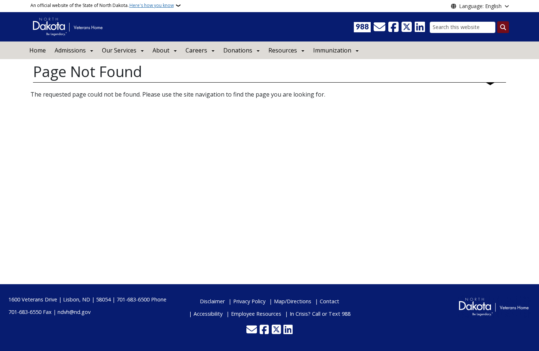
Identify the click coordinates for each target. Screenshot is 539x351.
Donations (237, 50)
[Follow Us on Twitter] (407, 27)
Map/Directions (292, 301)
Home (37, 50)
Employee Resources (256, 313)
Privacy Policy (249, 301)
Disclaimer (212, 301)
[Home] (67, 26)
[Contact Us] (379, 27)
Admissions (70, 50)
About (161, 50)
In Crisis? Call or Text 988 (320, 313)
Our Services (119, 50)
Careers (196, 50)
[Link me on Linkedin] (420, 27)
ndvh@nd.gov (74, 311)
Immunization (332, 50)
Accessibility (208, 313)
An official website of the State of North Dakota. (102, 5)
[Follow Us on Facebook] (393, 27)
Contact (329, 301)
